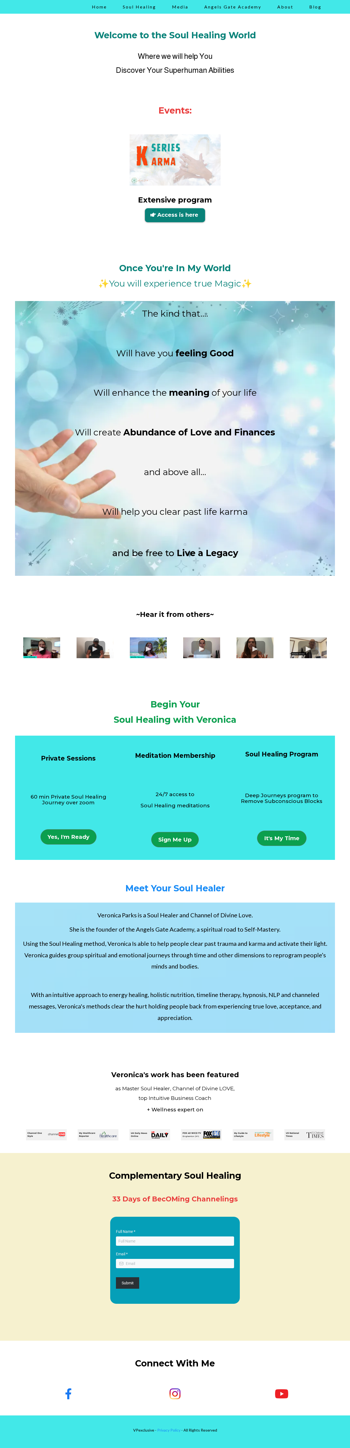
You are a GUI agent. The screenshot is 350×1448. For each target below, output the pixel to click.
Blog (315, 6)
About (285, 6)
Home (99, 6)
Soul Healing (139, 6)
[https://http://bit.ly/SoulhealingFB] (68, 1393)
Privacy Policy (168, 1430)
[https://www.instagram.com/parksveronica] (175, 1393)
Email (122, 1254)
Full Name (125, 1231)
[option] (46, 1135)
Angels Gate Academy (232, 6)
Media (180, 6)
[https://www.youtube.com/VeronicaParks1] (282, 1393)
